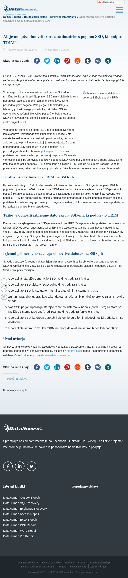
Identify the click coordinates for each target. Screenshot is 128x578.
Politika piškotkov (51, 562)
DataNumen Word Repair (20, 530)
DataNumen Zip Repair (18, 536)
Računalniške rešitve (35, 17)
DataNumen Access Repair (21, 514)
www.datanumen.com (57, 355)
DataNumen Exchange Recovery (25, 508)
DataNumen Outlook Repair (21, 497)
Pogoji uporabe (78, 566)
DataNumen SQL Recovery (21, 503)
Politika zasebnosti (28, 562)
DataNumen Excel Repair (20, 519)
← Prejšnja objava (15, 378)
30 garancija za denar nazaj (14, 14)
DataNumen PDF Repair (19, 525)
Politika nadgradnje (100, 562)
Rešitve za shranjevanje (63, 17)
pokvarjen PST (50, 151)
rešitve (17, 17)
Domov (7, 17)
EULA (62, 566)
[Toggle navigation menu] (119, 10)
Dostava (69, 562)
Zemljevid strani (98, 566)
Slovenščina (107, 2)
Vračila (81, 562)
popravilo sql (74, 350)
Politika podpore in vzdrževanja (37, 566)
